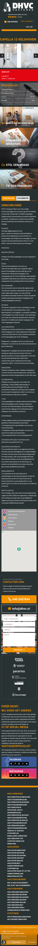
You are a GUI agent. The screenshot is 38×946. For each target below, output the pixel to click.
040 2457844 (12, 22)
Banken (10, 521)
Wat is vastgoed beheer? (17, 883)
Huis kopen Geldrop (15, 858)
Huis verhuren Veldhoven (17, 897)
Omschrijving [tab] (8, 198)
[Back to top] (34, 4)
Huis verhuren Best (15, 905)
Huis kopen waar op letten (18, 871)
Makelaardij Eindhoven (17, 836)
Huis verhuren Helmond (17, 895)
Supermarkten (13, 514)
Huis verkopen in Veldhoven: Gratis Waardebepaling (15, 810)
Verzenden (17, 650)
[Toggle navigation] (31, 26)
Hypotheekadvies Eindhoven (19, 917)
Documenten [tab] (23, 198)
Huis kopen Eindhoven (16, 850)
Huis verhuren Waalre (16, 902)
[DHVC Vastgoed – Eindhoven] (19, 7)
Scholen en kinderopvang (16, 511)
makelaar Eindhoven (29, 927)
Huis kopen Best (14, 863)
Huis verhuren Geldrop (17, 900)
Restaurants (12, 524)
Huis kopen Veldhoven (16, 855)
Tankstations (12, 518)
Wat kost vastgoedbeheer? (18, 885)
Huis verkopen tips (15, 838)
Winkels (11, 528)
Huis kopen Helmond (15, 853)
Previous (2, 56)
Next (36, 56)
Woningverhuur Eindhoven (18, 910)
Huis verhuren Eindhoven (17, 892)
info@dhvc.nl (20, 608)
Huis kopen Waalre (15, 861)
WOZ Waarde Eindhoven (17, 919)
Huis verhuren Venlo (15, 907)
